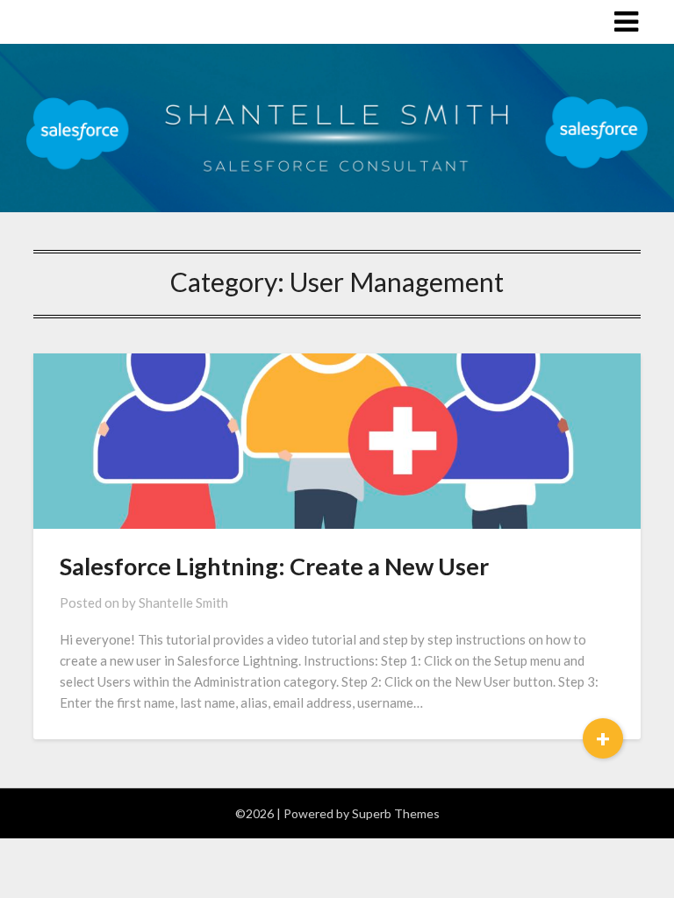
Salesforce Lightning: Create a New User (274, 566)
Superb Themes (396, 813)
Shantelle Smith (183, 602)
